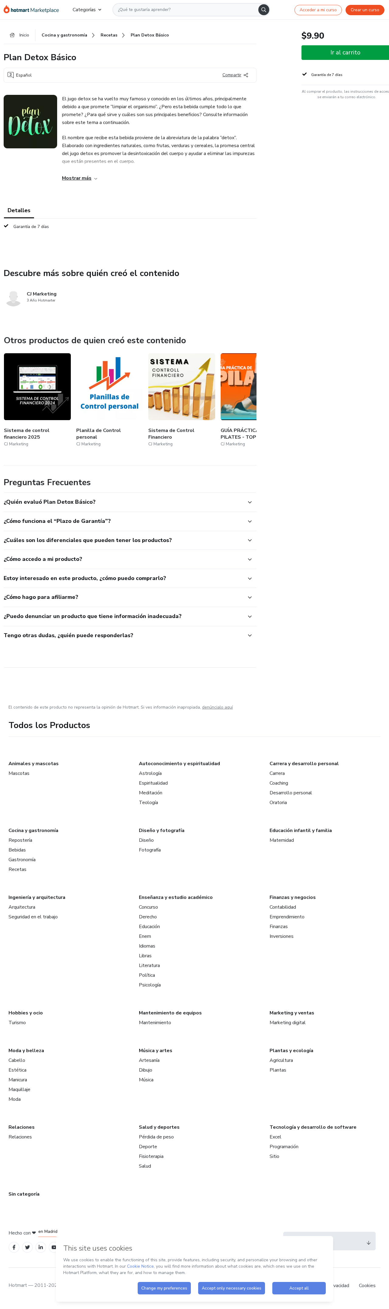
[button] (123, 502)
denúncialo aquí (217, 707)
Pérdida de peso (156, 1137)
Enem (145, 936)
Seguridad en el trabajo (33, 917)
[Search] (263, 9)
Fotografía (150, 850)
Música (146, 1079)
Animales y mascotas (34, 763)
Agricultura (281, 1060)
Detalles (19, 210)
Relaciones (22, 1127)
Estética (17, 1070)
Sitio (274, 1156)
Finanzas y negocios (293, 897)
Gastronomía (22, 859)
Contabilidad (283, 907)
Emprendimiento (287, 917)
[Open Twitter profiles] (27, 1247)
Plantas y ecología (291, 1050)
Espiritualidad (153, 783)
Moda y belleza (26, 1050)
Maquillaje (19, 1089)
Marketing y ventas (292, 1013)
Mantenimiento (155, 1022)
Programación (284, 1146)
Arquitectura (22, 907)
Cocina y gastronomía (33, 830)
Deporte (148, 1146)
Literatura (149, 965)
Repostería (20, 840)
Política (147, 975)
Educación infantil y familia (301, 830)
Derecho (148, 917)
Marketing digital (288, 1022)
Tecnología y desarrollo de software (313, 1127)
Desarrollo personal (291, 792)
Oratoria (278, 802)
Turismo (17, 1022)
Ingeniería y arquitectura (37, 897)
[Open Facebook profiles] (14, 1247)
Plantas (278, 1070)
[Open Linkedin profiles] (40, 1247)
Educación (149, 926)
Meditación (150, 792)
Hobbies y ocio (26, 1013)
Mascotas (19, 773)
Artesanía (149, 1060)
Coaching (279, 783)
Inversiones (282, 936)
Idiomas (147, 946)
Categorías (84, 9)
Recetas (17, 869)
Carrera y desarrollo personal (304, 763)
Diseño (146, 840)
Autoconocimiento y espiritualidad (179, 763)
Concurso (148, 907)
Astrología (150, 773)
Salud (145, 1166)
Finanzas (279, 926)
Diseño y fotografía (161, 830)
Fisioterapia (151, 1156)
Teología (148, 802)
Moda (15, 1099)
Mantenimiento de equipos (170, 1013)
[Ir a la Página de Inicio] (33, 10)
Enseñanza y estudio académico (176, 897)
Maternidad (282, 840)
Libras (145, 955)
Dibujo (145, 1070)
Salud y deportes (159, 1127)
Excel (275, 1137)
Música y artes (155, 1050)
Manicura (18, 1079)
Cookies (367, 1285)
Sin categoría (24, 1194)
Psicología (150, 985)
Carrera (277, 773)
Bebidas (17, 850)
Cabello (17, 1060)
